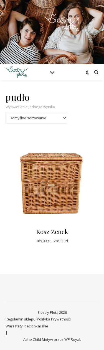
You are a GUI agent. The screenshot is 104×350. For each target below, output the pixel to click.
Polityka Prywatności (54, 319)
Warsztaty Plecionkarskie (27, 326)
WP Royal (72, 339)
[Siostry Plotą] (52, 28)
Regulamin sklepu (20, 319)
